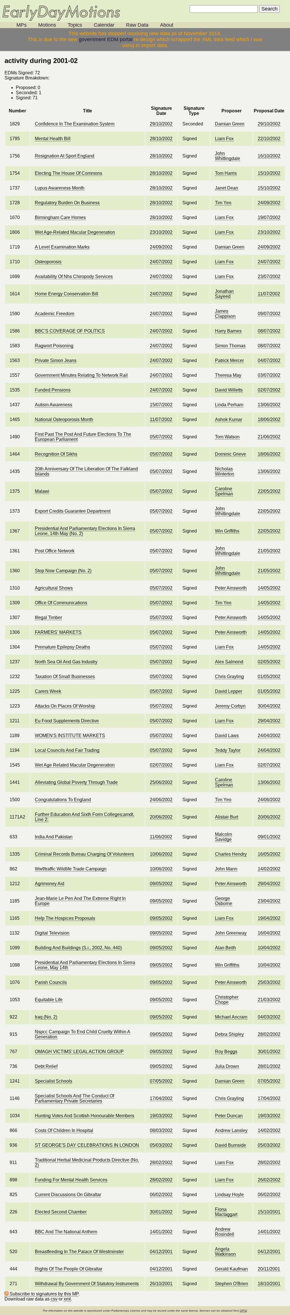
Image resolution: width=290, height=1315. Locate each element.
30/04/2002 (269, 706)
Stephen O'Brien (231, 1283)
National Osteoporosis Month (64, 419)
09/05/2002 (161, 883)
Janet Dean (226, 188)
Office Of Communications (61, 602)
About (166, 25)
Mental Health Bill (53, 138)
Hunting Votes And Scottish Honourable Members (84, 1115)
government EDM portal (106, 39)
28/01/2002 (269, 1066)
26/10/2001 (161, 1283)
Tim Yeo (223, 202)
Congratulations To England (63, 799)
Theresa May (228, 375)
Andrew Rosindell (224, 1232)
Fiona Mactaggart (226, 1212)
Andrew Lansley (231, 1130)
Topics (75, 25)
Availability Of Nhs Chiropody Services (74, 276)
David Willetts (229, 390)
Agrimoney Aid (49, 883)
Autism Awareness (53, 404)
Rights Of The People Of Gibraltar (68, 1268)
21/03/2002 (269, 999)
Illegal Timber (48, 617)
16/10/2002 (269, 155)
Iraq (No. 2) (46, 1017)
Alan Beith (225, 947)
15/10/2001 (269, 1211)
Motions (47, 25)
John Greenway (231, 933)
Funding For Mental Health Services (71, 1179)
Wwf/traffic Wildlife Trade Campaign (70, 868)
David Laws (227, 735)
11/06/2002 (161, 836)
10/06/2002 (161, 854)
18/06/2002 (269, 419)
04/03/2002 (269, 1017)
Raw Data (137, 25)
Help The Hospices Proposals (65, 918)
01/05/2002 (269, 676)
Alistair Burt (226, 817)
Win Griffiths (227, 531)
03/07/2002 (269, 375)
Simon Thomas (230, 345)
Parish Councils (51, 982)
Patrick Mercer (229, 360)
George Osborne (223, 901)
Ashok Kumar (228, 419)
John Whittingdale (227, 156)
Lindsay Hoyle (229, 1194)
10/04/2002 (269, 947)
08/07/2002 (269, 331)
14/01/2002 (161, 1231)
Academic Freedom (54, 313)
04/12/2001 (161, 1251)
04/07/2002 (269, 360)
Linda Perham (229, 404)
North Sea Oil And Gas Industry (66, 661)
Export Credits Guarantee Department (72, 511)
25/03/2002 (269, 982)
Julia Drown (227, 1066)
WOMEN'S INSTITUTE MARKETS (70, 735)
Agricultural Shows (54, 588)
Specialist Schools (53, 1081)
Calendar (104, 25)
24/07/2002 (161, 261)
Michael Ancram (231, 1017)
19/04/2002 (269, 918)
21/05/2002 (269, 550)
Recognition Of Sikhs (56, 454)
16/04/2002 (269, 933)
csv (54, 1299)
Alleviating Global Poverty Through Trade (76, 782)
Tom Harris (226, 173)
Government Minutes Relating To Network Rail (81, 375)
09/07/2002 (269, 313)
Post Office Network (54, 550)
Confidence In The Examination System (74, 123)
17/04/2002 (161, 1098)
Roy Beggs (226, 1051)
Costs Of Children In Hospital (64, 1130)
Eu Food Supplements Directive (67, 720)
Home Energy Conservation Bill (66, 293)
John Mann (226, 868)
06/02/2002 (161, 1194)
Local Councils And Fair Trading (67, 750)
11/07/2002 (269, 293)
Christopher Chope (226, 1000)
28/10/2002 (161, 138)
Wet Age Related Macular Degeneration (75, 765)
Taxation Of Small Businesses (65, 676)
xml (67, 1299)
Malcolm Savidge (223, 837)
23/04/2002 (269, 901)
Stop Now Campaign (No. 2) (63, 570)
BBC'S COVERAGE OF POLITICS (70, 331)
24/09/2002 (269, 202)
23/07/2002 (269, 276)
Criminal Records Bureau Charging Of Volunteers (84, 854)
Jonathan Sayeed (224, 294)
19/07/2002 (269, 217)
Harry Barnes (228, 331)
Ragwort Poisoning (54, 345)
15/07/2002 (161, 404)
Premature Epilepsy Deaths (62, 647)
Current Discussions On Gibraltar (68, 1194)
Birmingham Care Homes (60, 217)
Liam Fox (224, 138)
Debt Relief (46, 1066)
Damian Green (229, 123)
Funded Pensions (53, 390)
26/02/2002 (269, 1179)
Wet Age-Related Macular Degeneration (75, 232)
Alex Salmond (229, 661)
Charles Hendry (231, 854)
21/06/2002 (269, 436)
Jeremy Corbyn (230, 706)
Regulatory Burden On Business (67, 202)
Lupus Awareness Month (59, 188)
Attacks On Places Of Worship (65, 706)
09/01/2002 (269, 836)
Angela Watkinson (225, 1252)
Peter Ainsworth (231, 588)
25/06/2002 (161, 782)
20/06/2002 (161, 817)
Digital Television (52, 933)
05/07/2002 (161, 436)
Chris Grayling (229, 676)
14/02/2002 (269, 868)
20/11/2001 (269, 1268)
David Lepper (228, 691)
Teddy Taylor (227, 750)
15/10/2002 (269, 173)
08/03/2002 (161, 1130)
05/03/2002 (161, 1145)
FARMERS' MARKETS (58, 632)
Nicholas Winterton (224, 471)
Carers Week (48, 691)
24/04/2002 (269, 735)
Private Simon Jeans (55, 360)
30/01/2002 (269, 1051)
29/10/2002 (161, 123)
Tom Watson (227, 436)
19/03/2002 (161, 1115)
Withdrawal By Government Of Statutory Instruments (87, 1283)
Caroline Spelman (224, 491)
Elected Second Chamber (61, 1211)
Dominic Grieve (230, 454)
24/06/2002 (161, 799)
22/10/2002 (269, 138)
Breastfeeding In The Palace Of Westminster (79, 1251)
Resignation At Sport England (64, 155)
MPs (21, 25)
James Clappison (225, 314)
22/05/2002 (269, 491)
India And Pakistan (53, 836)
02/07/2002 (269, 390)
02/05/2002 (269, 661)
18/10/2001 (269, 1283)
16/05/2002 (269, 854)
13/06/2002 (269, 404)
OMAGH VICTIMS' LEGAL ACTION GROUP (79, 1051)
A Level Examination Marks (62, 247)
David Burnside (230, 1145)
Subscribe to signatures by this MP (43, 1293)
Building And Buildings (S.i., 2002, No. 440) (78, 947)
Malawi (42, 491)
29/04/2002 (269, 720)
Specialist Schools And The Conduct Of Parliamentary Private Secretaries (74, 1098)
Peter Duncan (229, 1115)
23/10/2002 (161, 232)
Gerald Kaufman (231, 1268)
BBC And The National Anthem (66, 1231)
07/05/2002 (161, 1081)
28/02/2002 (269, 1034)
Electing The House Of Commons (68, 173)
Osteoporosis (48, 261)
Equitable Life (49, 999)
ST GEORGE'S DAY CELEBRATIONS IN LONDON (87, 1145)
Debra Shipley (229, 1034)
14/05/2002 (269, 588)
